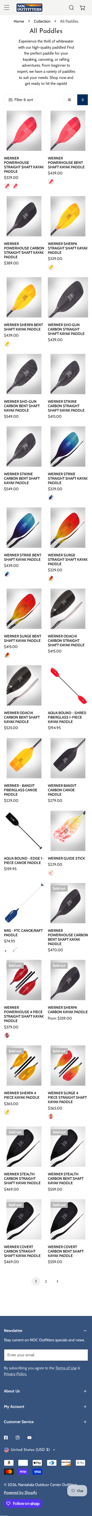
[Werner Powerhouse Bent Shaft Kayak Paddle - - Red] (51, 181)
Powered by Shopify (20, 1492)
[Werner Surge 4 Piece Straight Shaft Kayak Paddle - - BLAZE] (51, 1116)
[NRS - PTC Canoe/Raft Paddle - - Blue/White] (7, 949)
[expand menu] (6, 7)
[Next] (56, 1281)
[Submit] (82, 1354)
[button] (82, 7)
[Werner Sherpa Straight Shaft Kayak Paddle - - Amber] (51, 267)
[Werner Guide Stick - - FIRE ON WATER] (51, 873)
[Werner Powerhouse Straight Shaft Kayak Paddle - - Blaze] (15, 186)
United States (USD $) (30, 1450)
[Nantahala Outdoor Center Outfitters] (29, 7)
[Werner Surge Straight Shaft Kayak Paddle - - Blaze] (51, 578)
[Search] (71, 7)
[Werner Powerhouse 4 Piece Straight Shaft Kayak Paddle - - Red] (7, 1035)
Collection (42, 21)
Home (19, 21)
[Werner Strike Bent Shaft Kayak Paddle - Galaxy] (7, 574)
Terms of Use (66, 1368)
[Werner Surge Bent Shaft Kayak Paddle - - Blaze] (7, 655)
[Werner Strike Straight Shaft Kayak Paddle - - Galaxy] (51, 497)
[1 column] (69, 99)
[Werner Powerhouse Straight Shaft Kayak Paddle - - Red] (7, 186)
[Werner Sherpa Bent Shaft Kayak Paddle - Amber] (7, 344)
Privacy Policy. (15, 1374)
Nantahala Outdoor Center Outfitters (47, 1484)
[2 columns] (82, 99)
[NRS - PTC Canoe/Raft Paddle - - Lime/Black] (15, 949)
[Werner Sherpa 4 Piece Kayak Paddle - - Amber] (7, 1112)
